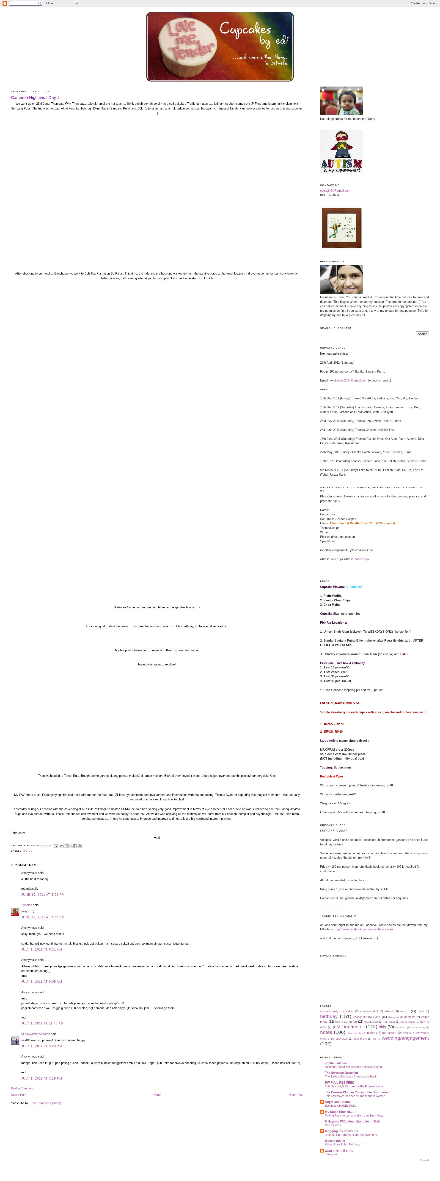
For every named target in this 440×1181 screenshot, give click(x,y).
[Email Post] (56, 845)
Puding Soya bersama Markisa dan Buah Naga (354, 1115)
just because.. (348, 1026)
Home (157, 1095)
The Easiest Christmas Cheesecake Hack (351, 1076)
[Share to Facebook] (75, 846)
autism (404, 1011)
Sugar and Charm (337, 1102)
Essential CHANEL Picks (340, 1105)
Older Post (296, 1095)
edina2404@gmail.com (335, 190)
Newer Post (18, 1095)
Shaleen (412, 461)
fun (355, 1021)
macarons (400, 1027)
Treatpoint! (331, 1154)
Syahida (26, 905)
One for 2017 (333, 1125)
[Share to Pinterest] (79, 846)
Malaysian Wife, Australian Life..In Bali (352, 1121)
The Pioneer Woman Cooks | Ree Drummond (357, 1092)
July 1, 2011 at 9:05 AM (41, 981)
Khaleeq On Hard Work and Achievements (351, 1134)
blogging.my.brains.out (341, 1131)
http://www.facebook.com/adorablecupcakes (364, 929)
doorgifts (409, 1016)
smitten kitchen (336, 1063)
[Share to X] (70, 846)
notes (28, 851)
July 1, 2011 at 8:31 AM (41, 949)
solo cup (336, 559)
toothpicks (360, 1038)
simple (407, 1032)
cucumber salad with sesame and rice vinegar (353, 1067)
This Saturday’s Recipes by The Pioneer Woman (355, 1086)
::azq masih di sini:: (339, 1150)
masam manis (335, 1140)
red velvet (389, 1033)
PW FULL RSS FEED (339, 1082)
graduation (371, 1021)
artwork (389, 1011)
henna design (408, 1022)
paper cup (361, 559)
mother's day (418, 1027)
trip (374, 1039)
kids (382, 1027)
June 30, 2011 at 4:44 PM (43, 917)
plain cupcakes (355, 1033)
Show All (424, 1160)
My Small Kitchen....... (340, 1112)
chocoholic (360, 1016)
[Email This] (62, 846)
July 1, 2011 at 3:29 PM (41, 1078)
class (376, 1017)
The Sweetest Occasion (341, 1072)
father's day (341, 1022)
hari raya (389, 1021)
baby (421, 1011)
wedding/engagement (405, 1038)
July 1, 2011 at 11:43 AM (42, 1023)
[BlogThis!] (66, 846)
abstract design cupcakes (337, 1011)
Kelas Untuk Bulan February (342, 1144)
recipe (371, 1033)
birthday (329, 1016)
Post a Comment (22, 1088)
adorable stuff (369, 1011)
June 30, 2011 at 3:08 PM (43, 894)
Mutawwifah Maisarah (35, 1034)
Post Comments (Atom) (45, 1103)
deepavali (393, 1017)
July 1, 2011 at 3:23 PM (41, 1046)
